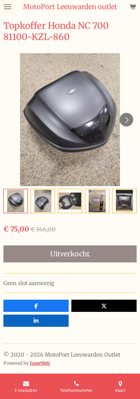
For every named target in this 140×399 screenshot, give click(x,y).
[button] (15, 201)
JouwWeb (40, 363)
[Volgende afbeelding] (126, 119)
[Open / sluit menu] (7, 7)
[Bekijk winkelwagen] (132, 7)
